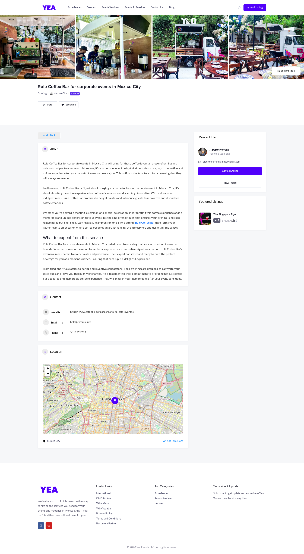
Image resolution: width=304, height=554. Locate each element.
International (103, 493)
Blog (172, 7)
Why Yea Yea (103, 508)
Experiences (75, 7)
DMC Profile (103, 498)
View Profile (229, 183)
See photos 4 (288, 71)
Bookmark (71, 105)
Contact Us (157, 7)
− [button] (48, 373)
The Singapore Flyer (225, 214)
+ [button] (48, 368)
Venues (91, 7)
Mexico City (60, 93)
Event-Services (110, 7)
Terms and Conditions (108, 518)
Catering (42, 93)
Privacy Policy (104, 513)
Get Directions (175, 441)
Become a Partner (106, 523)
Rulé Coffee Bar (144, 222)
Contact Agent (230, 171)
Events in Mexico (135, 7)
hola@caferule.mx (80, 322)
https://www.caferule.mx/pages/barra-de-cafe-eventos (102, 312)
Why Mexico (103, 503)
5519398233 (78, 332)
